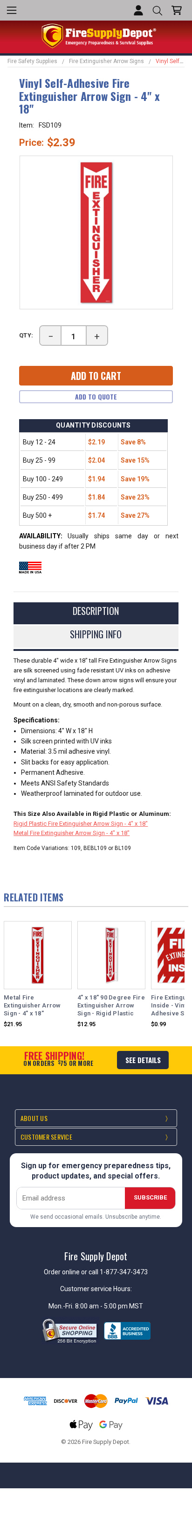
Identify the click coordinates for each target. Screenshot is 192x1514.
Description (96, 611)
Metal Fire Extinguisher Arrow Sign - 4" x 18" (72, 832)
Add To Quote (96, 396)
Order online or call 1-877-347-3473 (96, 1272)
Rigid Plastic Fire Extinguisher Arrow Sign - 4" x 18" (81, 823)
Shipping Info (96, 634)
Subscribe (150, 1197)
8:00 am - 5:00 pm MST (109, 1306)
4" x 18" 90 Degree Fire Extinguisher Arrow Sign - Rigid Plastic (111, 1005)
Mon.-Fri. (61, 1306)
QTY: (26, 335)
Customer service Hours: (96, 1289)
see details (143, 1060)
